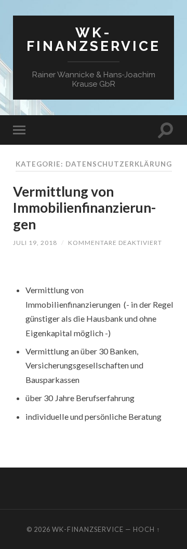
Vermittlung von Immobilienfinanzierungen (84, 207)
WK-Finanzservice (93, 39)
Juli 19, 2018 (35, 242)
